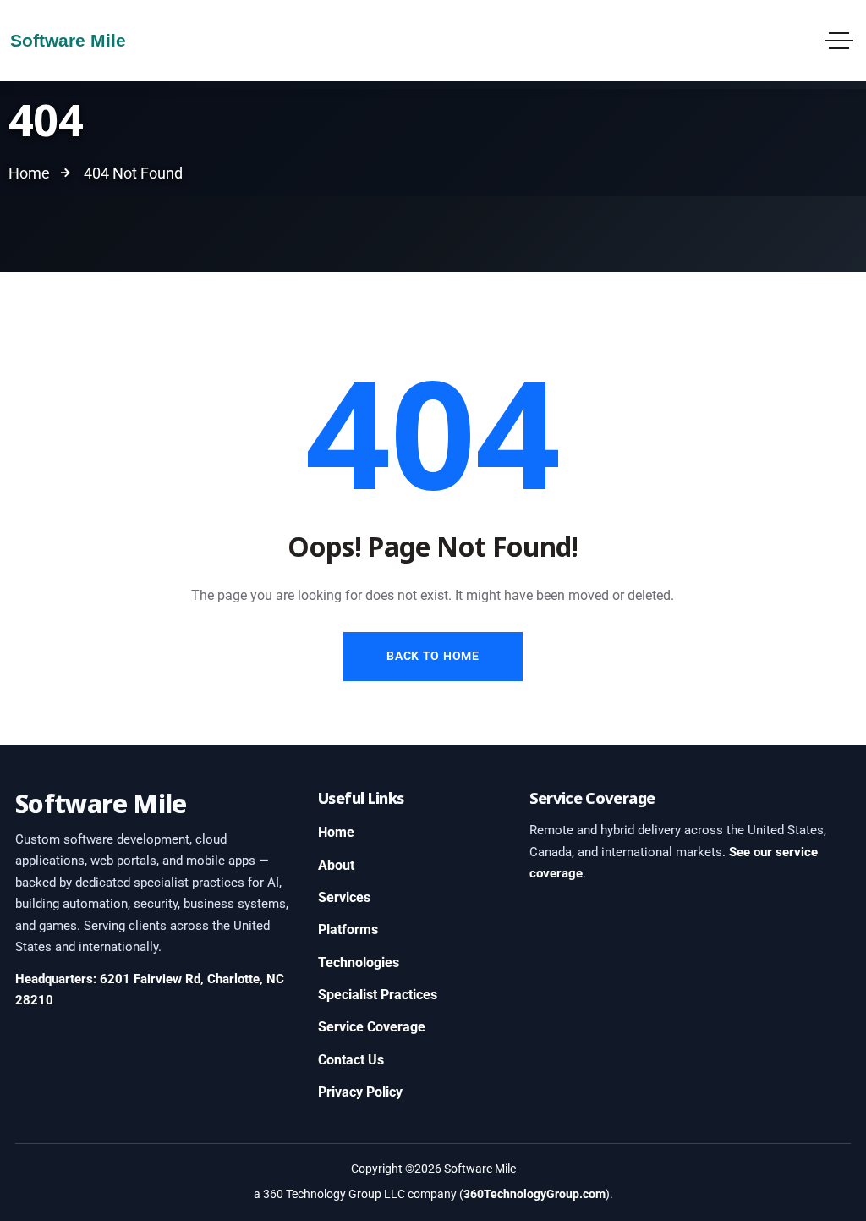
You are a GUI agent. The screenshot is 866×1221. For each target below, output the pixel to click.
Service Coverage (371, 1027)
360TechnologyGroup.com (534, 1194)
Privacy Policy (360, 1092)
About (336, 865)
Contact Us (351, 1060)
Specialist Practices (377, 995)
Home (336, 832)
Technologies (358, 962)
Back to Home (432, 656)
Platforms (348, 929)
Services (344, 897)
